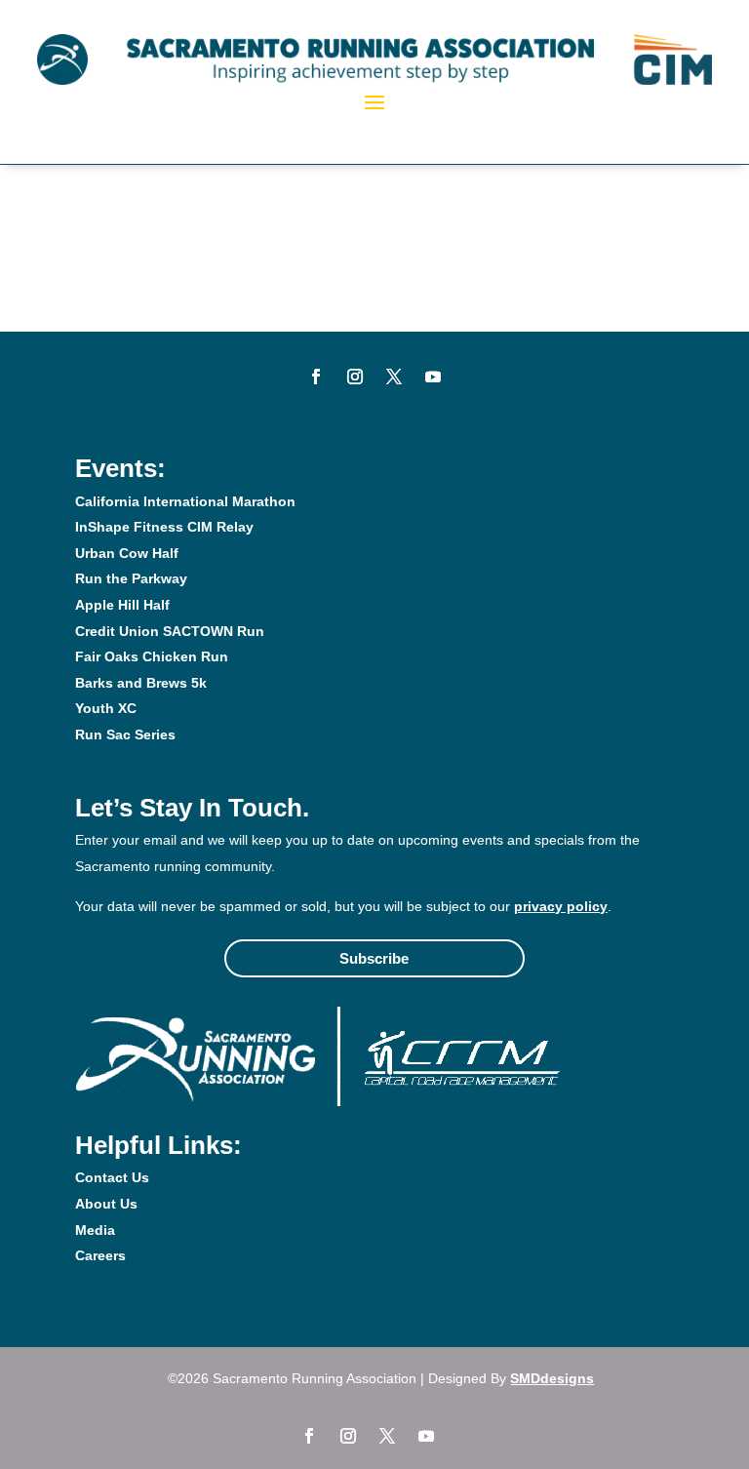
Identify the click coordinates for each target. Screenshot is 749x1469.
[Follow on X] (394, 376)
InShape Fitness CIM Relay (164, 527)
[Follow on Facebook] (316, 376)
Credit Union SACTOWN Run (169, 631)
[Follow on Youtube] (433, 376)
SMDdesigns (552, 1378)
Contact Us (112, 1177)
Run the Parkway (131, 578)
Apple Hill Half (122, 605)
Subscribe (374, 958)
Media (95, 1230)
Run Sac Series (125, 734)
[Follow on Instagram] (355, 376)
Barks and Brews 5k (141, 683)
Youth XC (106, 708)
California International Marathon (185, 501)
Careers (100, 1255)
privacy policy (561, 906)
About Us (106, 1203)
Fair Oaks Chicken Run (151, 656)
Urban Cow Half (126, 553)
